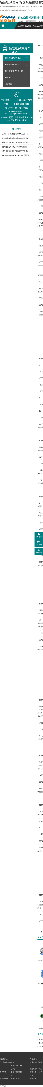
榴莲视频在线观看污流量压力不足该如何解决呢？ (16, 151)
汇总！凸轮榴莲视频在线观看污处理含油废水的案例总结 (16, 134)
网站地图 (3, 1086)
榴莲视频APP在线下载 (14, 71)
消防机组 (8, 84)
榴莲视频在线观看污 (13, 58)
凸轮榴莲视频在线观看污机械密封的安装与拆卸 (16, 138)
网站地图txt (4, 1079)
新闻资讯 (14, 1062)
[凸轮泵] (7, 22)
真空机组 (8, 77)
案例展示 (3, 1072)
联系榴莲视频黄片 (8, 37)
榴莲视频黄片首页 (24, 26)
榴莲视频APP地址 (12, 64)
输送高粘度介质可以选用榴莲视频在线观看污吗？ (16, 142)
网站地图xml (15, 1079)
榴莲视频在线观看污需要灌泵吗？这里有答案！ (16, 155)
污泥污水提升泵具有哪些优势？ (15, 147)
